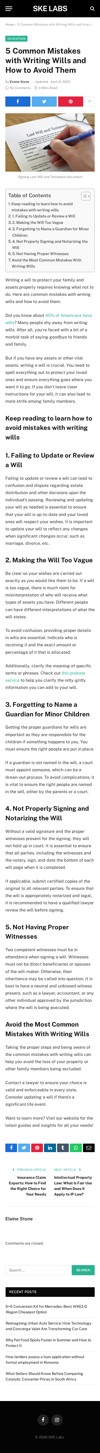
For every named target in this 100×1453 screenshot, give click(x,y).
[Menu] (8, 9)
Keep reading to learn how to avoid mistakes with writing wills (42, 206)
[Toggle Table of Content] (83, 196)
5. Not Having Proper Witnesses (40, 253)
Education (16, 38)
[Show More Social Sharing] (90, 101)
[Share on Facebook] (17, 101)
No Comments (20, 88)
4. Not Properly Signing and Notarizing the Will (50, 244)
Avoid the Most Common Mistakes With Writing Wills (46, 263)
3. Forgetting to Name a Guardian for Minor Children (50, 232)
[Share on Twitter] (44, 101)
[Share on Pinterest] (70, 101)
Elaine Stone (19, 82)
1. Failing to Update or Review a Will (43, 216)
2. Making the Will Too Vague (37, 222)
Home (9, 24)
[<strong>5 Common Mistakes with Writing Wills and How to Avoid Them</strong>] (50, 142)
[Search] (92, 9)
